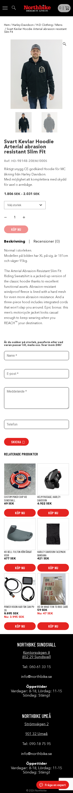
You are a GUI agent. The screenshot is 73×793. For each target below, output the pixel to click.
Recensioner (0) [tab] (46, 241)
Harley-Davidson (23, 25)
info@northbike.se (36, 677)
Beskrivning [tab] (14, 241)
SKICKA (16, 442)
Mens (58, 25)
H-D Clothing (44, 25)
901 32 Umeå (36, 734)
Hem (7, 25)
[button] (64, 44)
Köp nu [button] (20, 513)
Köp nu (53, 513)
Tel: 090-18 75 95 (36, 744)
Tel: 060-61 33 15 (36, 667)
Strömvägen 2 (37, 724)
